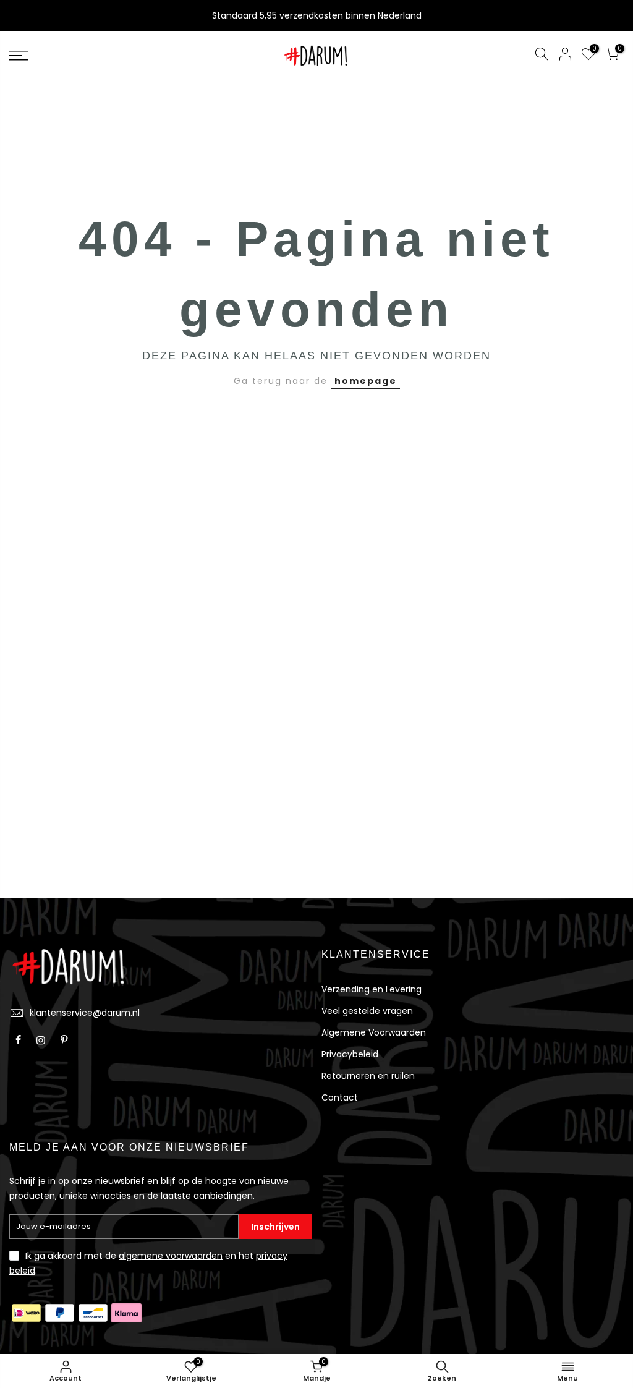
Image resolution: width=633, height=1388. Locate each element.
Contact (339, 1097)
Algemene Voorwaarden (373, 1032)
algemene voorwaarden (171, 1256)
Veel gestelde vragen (367, 1011)
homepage (365, 381)
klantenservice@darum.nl (85, 1013)
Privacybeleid (349, 1054)
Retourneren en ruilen (368, 1076)
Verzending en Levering (371, 989)
